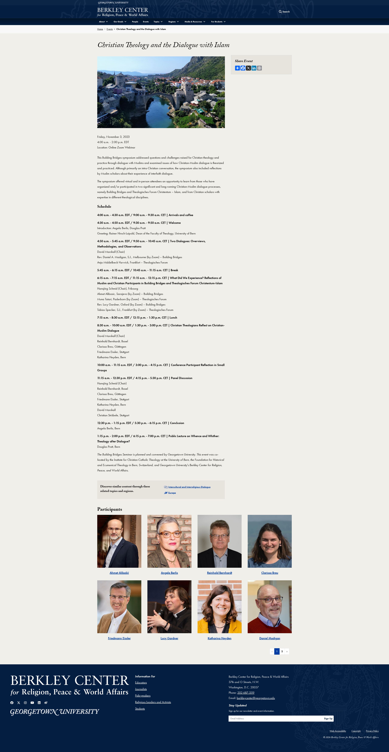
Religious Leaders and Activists (153, 702)
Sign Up (328, 718)
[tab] (119, 546)
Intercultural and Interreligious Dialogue (189, 487)
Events (146, 21)
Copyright (356, 731)
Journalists (141, 689)
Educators (141, 682)
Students (140, 709)
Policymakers (142, 695)
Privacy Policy (372, 731)
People (135, 21)
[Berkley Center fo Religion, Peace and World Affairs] (122, 12)
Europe (172, 492)
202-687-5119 (245, 693)
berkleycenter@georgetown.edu (256, 698)
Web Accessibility (338, 731)
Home (100, 29)
